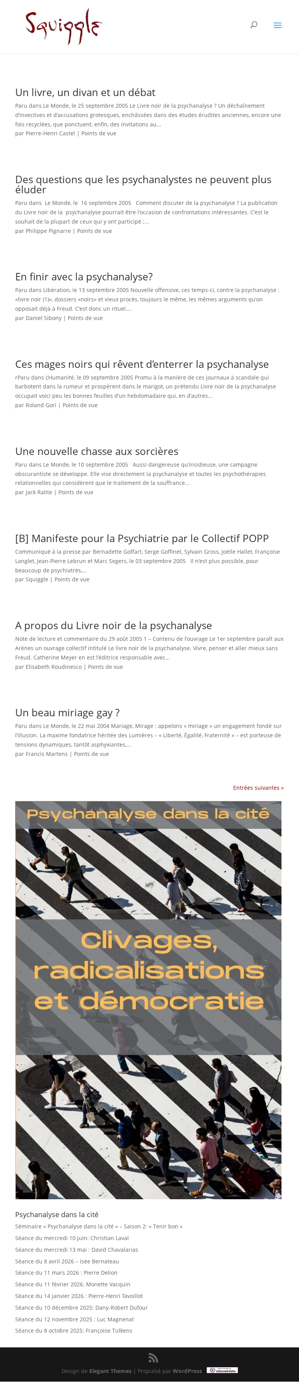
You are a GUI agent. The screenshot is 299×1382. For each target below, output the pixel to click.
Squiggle (37, 579)
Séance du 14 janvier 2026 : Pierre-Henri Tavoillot (79, 1296)
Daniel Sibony (44, 318)
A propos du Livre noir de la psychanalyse (113, 625)
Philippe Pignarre (48, 230)
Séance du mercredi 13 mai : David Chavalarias (76, 1249)
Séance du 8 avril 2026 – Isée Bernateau (67, 1261)
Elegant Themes (110, 1371)
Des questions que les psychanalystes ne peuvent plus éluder (143, 184)
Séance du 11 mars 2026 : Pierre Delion (66, 1272)
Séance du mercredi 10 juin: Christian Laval (72, 1238)
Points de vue (98, 133)
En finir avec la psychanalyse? (84, 276)
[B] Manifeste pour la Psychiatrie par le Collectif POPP (142, 538)
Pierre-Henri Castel (50, 133)
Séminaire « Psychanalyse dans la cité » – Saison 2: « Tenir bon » (99, 1226)
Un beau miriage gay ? (67, 712)
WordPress (187, 1371)
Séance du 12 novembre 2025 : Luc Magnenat (74, 1319)
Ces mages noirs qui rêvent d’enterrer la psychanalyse (142, 364)
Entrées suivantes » (258, 787)
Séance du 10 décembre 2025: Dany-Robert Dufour (81, 1307)
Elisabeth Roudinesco (54, 666)
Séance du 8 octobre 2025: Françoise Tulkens (73, 1330)
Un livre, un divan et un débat (85, 92)
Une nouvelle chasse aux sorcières (96, 451)
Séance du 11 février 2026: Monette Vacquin (72, 1284)
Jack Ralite (39, 492)
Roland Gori (41, 405)
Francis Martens (47, 753)
